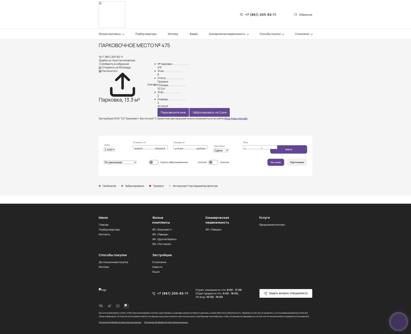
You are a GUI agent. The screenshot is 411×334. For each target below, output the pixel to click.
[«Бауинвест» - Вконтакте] (101, 306)
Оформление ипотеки (272, 224)
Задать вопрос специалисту (288, 293)
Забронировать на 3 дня (210, 112)
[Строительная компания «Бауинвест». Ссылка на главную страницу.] (112, 14)
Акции (194, 34)
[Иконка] (123, 34)
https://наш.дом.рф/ (236, 118)
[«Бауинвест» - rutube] (118, 306)
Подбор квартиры (146, 34)
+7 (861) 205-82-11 (260, 14)
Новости (157, 267)
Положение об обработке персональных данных (166, 322)
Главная (104, 224)
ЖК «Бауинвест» (162, 229)
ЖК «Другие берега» (164, 239)
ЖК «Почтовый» (161, 244)
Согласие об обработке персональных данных (120, 322)
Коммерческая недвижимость (227, 34)
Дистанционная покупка (113, 262)
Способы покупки (270, 34)
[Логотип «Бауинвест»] (102, 290)
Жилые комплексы (110, 34)
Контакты (104, 234)
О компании (302, 34)
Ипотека (173, 34)
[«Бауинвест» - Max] (126, 306)
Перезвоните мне (173, 112)
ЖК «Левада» (160, 234)
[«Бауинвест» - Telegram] (109, 306)
